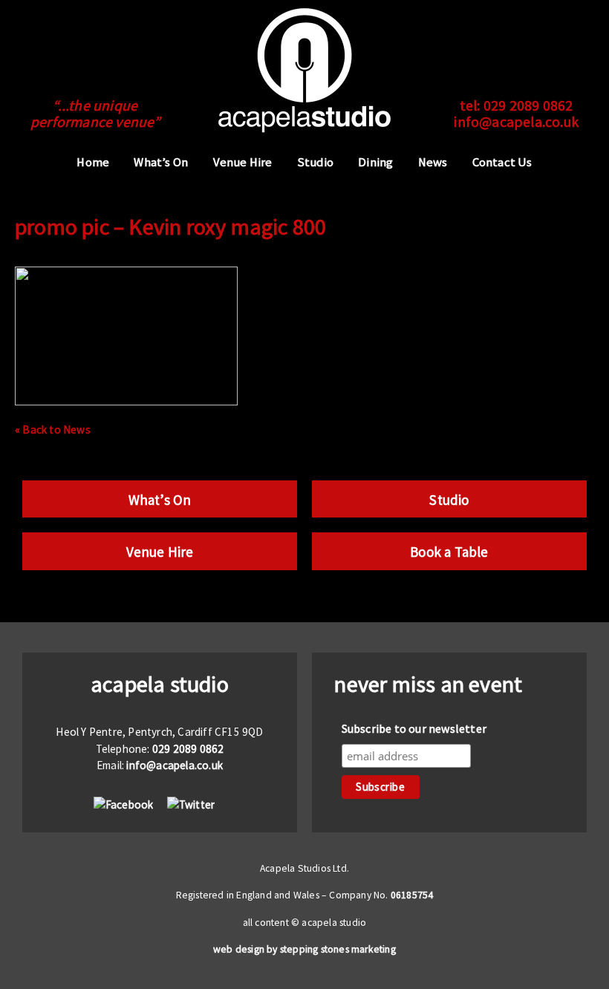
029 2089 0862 (528, 105)
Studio (315, 162)
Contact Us (502, 162)
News (433, 162)
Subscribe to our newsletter (414, 728)
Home (92, 162)
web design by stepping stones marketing (304, 949)
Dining (375, 162)
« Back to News (53, 429)
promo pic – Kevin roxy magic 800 (170, 226)
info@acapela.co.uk (516, 122)
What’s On (161, 162)
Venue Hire (243, 162)
